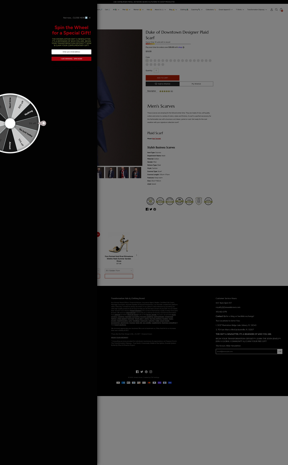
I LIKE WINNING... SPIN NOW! (71, 59)
